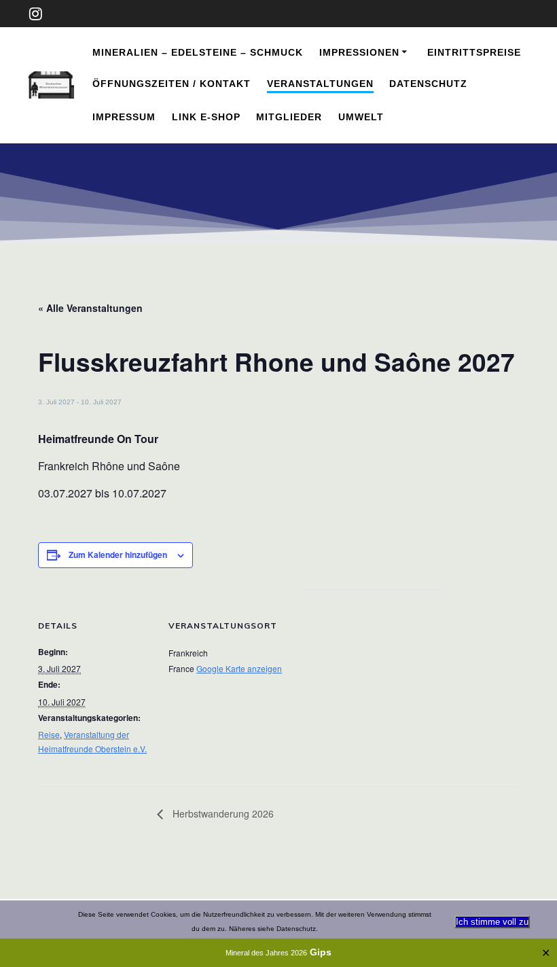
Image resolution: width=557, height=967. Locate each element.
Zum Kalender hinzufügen (118, 554)
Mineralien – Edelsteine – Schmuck (197, 52)
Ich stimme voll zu (492, 922)
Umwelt (361, 116)
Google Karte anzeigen (239, 668)
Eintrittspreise (474, 52)
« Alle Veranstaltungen (90, 308)
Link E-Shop (206, 116)
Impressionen (359, 52)
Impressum (124, 116)
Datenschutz (428, 83)
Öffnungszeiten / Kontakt (171, 83)
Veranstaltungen (320, 83)
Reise (49, 734)
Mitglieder (289, 116)
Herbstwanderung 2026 (222, 813)
